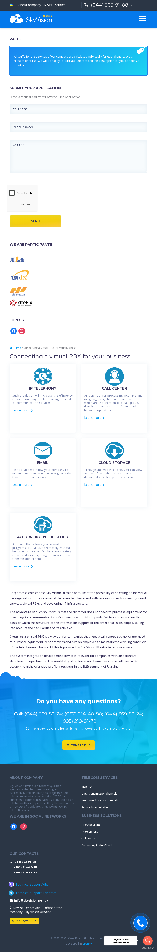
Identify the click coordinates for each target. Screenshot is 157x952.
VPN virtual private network (99, 800)
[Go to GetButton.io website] (148, 948)
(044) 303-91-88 (109, 5)
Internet (86, 786)
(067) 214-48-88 (25, 867)
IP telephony (89, 831)
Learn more (20, 410)
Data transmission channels (99, 793)
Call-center (88, 838)
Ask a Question (26, 920)
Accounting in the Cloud (96, 845)
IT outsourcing (91, 824)
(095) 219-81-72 (25, 872)
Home (17, 347)
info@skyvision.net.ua (31, 900)
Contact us (81, 745)
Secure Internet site (94, 807)
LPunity (87, 943)
